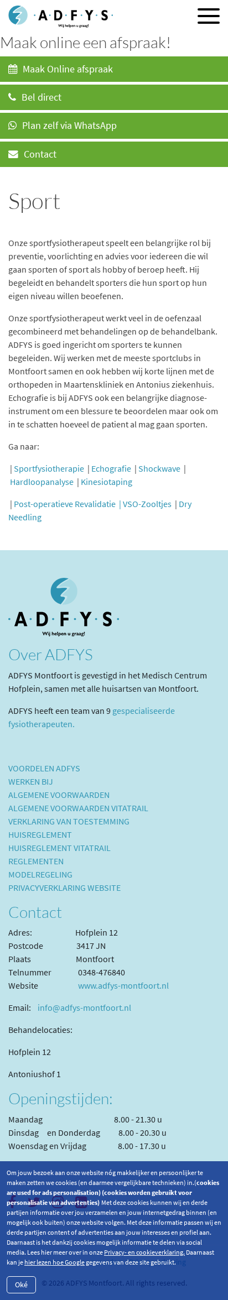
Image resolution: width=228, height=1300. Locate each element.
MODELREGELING (40, 874)
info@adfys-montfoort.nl (84, 1007)
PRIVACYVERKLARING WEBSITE (64, 887)
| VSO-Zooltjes (145, 503)
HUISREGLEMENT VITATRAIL (59, 847)
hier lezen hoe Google (54, 1262)
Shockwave (159, 468)
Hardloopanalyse (42, 481)
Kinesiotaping (106, 481)
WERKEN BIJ (30, 781)
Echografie (111, 468)
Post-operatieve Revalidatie (65, 503)
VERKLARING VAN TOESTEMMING (68, 821)
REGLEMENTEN (36, 860)
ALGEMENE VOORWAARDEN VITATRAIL (78, 807)
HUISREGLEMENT (40, 834)
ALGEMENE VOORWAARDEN (59, 794)
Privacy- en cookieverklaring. (144, 1252)
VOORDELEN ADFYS (44, 768)
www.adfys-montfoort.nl (123, 985)
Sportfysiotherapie (49, 468)
